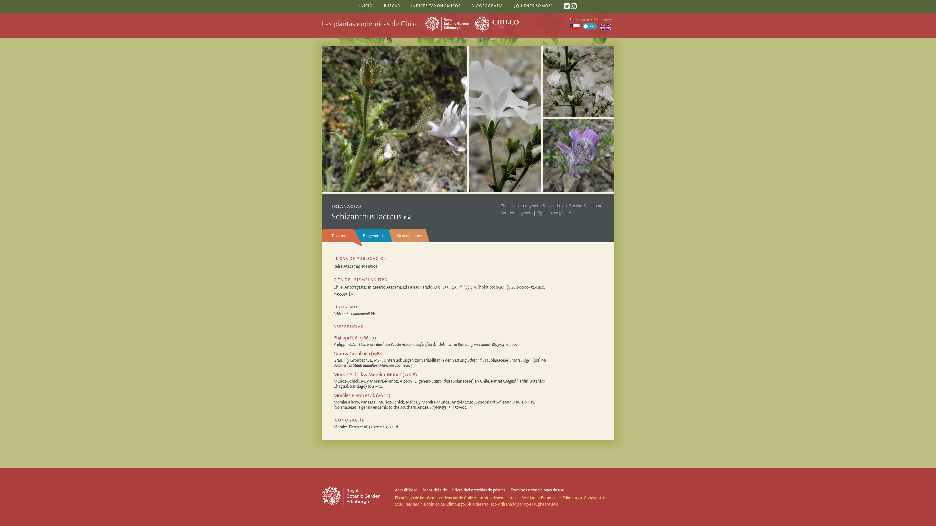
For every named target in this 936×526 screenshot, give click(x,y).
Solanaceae (347, 206)
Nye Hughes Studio (541, 504)
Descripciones (409, 235)
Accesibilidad (406, 490)
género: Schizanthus (546, 205)
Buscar (392, 5)
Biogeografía (374, 235)
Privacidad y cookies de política (479, 490)
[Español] (575, 26)
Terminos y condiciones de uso (537, 490)
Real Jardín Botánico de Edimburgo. (552, 497)
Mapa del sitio (435, 490)
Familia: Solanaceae (585, 205)
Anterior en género (516, 213)
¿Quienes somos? (533, 5)
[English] (605, 26)
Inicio (366, 5)
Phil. (356, 314)
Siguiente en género (554, 213)
